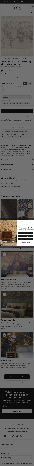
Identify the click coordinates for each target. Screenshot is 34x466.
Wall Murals (25, 239)
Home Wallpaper (25, 232)
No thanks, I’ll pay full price (25, 242)
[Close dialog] (33, 221)
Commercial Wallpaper (25, 236)
